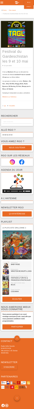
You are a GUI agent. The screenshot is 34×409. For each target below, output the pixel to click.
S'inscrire (9, 367)
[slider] (28, 191)
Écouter (17, 299)
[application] (17, 191)
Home (5, 10)
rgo (5, 105)
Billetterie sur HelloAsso (9, 97)
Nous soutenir (17, 148)
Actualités (12, 105)
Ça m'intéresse (17, 214)
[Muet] (24, 191)
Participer (17, 327)
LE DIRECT (29, 4)
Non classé (12, 10)
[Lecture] (5, 191)
